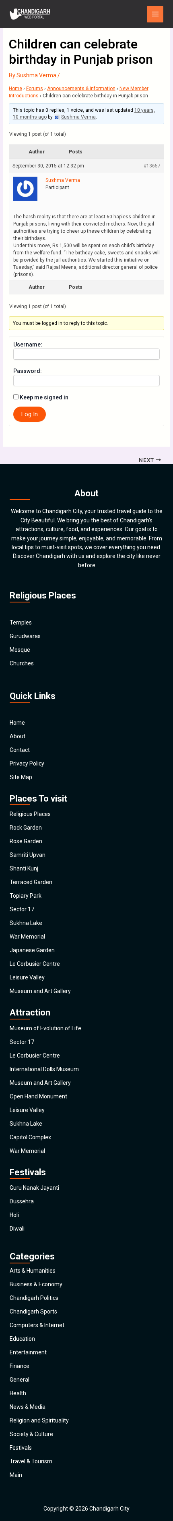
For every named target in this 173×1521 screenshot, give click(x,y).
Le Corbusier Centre (35, 964)
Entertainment (28, 1352)
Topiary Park (25, 895)
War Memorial (27, 936)
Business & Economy (36, 1284)
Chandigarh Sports (33, 1311)
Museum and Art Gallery (40, 991)
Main (16, 1475)
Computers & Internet (37, 1325)
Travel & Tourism (31, 1461)
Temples (21, 622)
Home (15, 88)
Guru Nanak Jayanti (34, 1188)
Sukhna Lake (26, 923)
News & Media (27, 1407)
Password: (27, 371)
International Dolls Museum (44, 1069)
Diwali (17, 1228)
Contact (20, 750)
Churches (22, 663)
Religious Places (30, 814)
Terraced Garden (31, 882)
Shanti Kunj (24, 868)
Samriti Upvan (27, 855)
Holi (14, 1215)
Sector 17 (22, 909)
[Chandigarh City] (30, 14)
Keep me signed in (44, 397)
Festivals (21, 1447)
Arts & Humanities (33, 1270)
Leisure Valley (27, 977)
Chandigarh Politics (34, 1298)
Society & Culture (31, 1434)
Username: (27, 344)
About (17, 736)
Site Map (21, 777)
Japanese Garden (32, 950)
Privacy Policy (27, 763)
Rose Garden (26, 841)
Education (22, 1339)
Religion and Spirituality (39, 1420)
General (19, 1379)
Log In (29, 414)
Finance (19, 1366)
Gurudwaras (25, 636)
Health (18, 1393)
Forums (34, 88)
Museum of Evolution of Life (45, 1028)
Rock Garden (26, 827)
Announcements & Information (81, 88)
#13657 (152, 166)
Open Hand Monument (38, 1096)
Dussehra (22, 1201)
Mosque (20, 650)
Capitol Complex (30, 1137)
